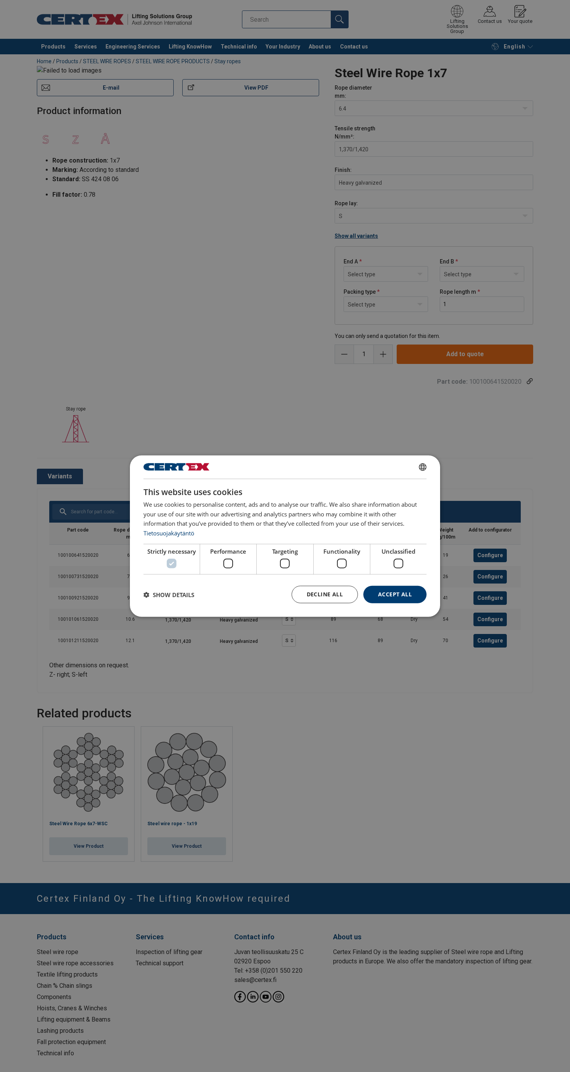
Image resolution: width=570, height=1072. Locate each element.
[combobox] (423, 467)
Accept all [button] (395, 594)
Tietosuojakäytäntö (168, 533)
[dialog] (285, 536)
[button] (168, 594)
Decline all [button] (325, 594)
